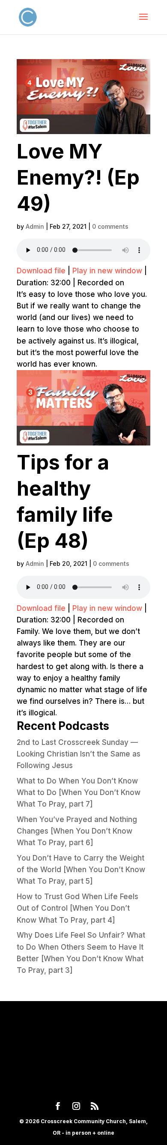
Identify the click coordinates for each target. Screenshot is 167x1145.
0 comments (110, 226)
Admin (35, 226)
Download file (41, 270)
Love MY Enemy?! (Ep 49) (78, 177)
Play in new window (107, 270)
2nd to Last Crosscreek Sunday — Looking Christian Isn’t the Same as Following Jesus (78, 754)
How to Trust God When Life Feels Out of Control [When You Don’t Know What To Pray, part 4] (77, 908)
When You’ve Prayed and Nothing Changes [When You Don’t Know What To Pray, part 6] (77, 831)
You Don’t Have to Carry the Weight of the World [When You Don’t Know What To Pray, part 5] (81, 869)
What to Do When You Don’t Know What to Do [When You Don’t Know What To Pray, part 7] (78, 792)
